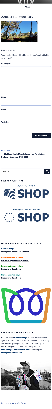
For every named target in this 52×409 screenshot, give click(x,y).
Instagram (6, 252)
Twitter (25, 252)
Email (4, 110)
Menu (27, 7)
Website (5, 122)
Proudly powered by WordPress (13, 403)
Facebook (16, 252)
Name (4, 97)
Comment (6, 64)
